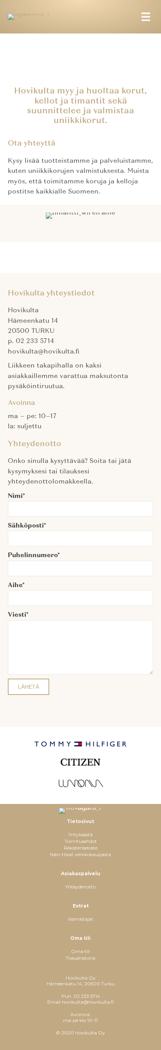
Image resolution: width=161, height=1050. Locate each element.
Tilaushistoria (80, 958)
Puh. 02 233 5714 (80, 996)
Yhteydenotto (80, 887)
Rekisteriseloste (80, 848)
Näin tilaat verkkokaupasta (80, 854)
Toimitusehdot (80, 841)
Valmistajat (80, 919)
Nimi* (16, 496)
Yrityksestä (80, 834)
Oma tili (80, 951)
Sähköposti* (27, 525)
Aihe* (16, 585)
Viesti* (18, 615)
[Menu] (145, 17)
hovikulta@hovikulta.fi (88, 1002)
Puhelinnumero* (34, 555)
